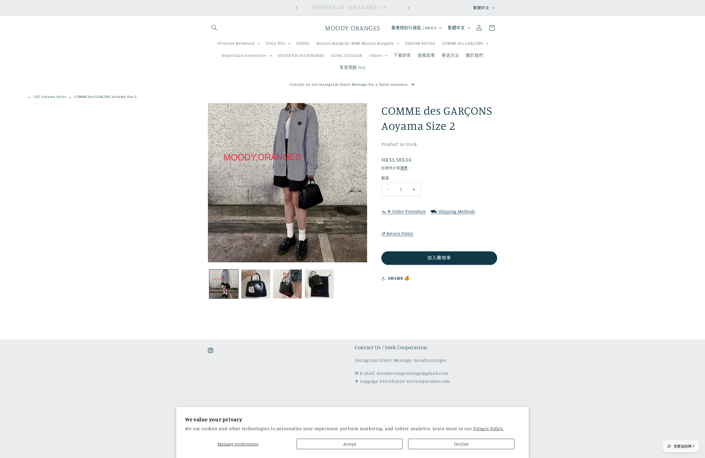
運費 (404, 168)
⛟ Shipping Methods (453, 211)
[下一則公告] (409, 7)
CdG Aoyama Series (50, 96)
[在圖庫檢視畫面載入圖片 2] (255, 284)
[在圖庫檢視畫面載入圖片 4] (319, 284)
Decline (461, 444)
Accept (349, 444)
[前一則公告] (296, 7)
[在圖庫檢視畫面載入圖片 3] (287, 284)
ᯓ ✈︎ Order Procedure (403, 211)
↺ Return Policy (397, 233)
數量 (385, 178)
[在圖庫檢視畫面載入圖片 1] (223, 284)
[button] (214, 27)
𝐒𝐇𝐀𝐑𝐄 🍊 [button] (398, 278)
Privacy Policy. (488, 428)
